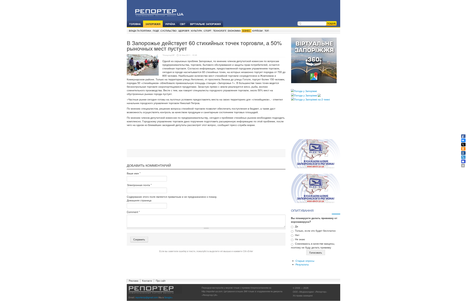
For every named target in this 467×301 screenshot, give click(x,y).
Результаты (302, 264)
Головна (135, 24)
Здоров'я (183, 30)
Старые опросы (305, 260)
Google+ (168, 297)
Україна (170, 24)
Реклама (133, 280)
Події (156, 30)
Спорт (207, 30)
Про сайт (161, 280)
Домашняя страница (139, 200)
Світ (182, 24)
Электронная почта (139, 185)
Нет (297, 235)
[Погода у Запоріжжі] (304, 90)
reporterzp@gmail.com (146, 297)
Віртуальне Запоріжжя (205, 24)
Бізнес (246, 30)
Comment (133, 212)
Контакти (147, 280)
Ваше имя (133, 173)
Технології (219, 30)
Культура (196, 30)
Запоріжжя (152, 24)
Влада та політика (140, 30)
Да (296, 226)
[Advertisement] (206, 138)
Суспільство (168, 30)
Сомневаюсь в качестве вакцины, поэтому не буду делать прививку (313, 245)
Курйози (257, 30)
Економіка (234, 30)
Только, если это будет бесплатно (315, 230)
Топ (267, 30)
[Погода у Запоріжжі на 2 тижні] (310, 99)
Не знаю (300, 239)
